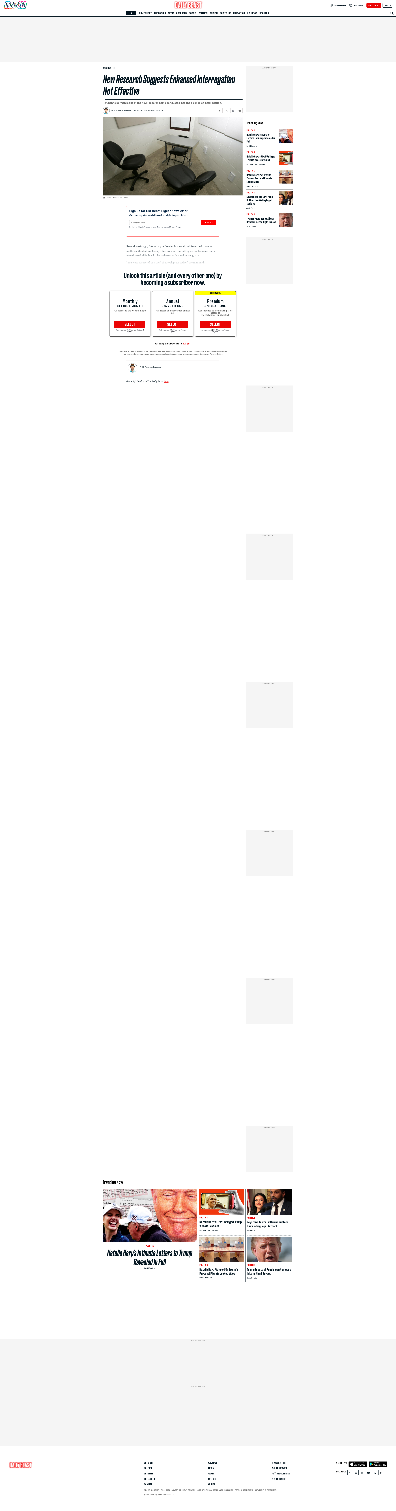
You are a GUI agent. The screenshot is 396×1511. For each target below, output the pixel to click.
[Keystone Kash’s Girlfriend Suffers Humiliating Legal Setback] (286, 204)
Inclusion (228, 1490)
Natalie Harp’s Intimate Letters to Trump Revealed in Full (149, 1257)
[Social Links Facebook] (349, 1473)
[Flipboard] (380, 1473)
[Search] (392, 13)
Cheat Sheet (145, 13)
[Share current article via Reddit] (240, 110)
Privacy (191, 1490)
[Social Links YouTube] (368, 1473)
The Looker (160, 13)
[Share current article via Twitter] (226, 110)
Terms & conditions (244, 1490)
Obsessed (181, 13)
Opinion (214, 13)
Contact (155, 1490)
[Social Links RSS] (374, 1473)
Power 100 (225, 13)
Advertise (176, 1490)
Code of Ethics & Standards (209, 1490)
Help (185, 1490)
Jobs (168, 1490)
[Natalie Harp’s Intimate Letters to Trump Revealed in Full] (286, 142)
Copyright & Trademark (266, 1490)
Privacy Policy (175, 227)
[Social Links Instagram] (362, 1473)
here (166, 381)
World (211, 1473)
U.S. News (252, 13)
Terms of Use (162, 227)
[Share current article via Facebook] (220, 110)
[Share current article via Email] (233, 110)
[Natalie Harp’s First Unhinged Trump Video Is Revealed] (286, 164)
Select (130, 324)
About (147, 1490)
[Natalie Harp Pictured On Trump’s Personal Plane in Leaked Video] (286, 182)
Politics (202, 13)
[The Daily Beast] (188, 5)
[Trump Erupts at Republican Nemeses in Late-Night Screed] (286, 226)
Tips (163, 1490)
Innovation (239, 13)
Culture (212, 1479)
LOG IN (387, 5)
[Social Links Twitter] (356, 1473)
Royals (192, 13)
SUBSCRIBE (374, 5)
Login (186, 343)
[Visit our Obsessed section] (25, 5)
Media (171, 13)
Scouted (264, 13)
